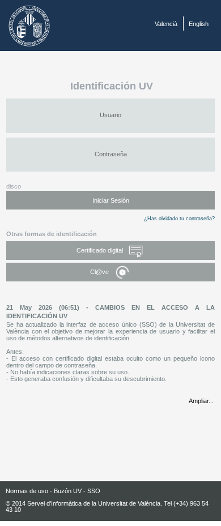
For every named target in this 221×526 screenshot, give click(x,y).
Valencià (166, 23)
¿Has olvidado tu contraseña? (179, 218)
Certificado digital (100, 250)
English (199, 23)
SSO (93, 490)
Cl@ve (100, 271)
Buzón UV (68, 490)
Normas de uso (27, 490)
